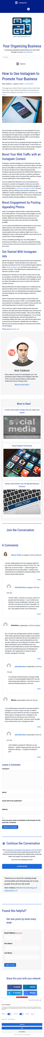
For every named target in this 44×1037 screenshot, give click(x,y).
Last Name (8, 953)
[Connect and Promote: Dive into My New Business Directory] (22, 502)
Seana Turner (16, 555)
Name (4, 792)
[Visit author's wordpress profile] (27, 388)
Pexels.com (15, 329)
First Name (8, 943)
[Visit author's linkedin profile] (24, 388)
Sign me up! (10, 965)
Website (5, 809)
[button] (15, 9)
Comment (5, 769)
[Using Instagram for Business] (22, 463)
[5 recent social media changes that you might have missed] (22, 427)
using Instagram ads (13, 267)
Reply (39, 579)
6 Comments (29, 84)
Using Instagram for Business (22, 446)
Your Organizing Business (22, 46)
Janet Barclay (28, 52)
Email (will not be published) (12, 801)
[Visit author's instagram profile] (20, 388)
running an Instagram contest (26, 188)
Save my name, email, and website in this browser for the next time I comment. (21, 821)
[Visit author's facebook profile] (15, 388)
